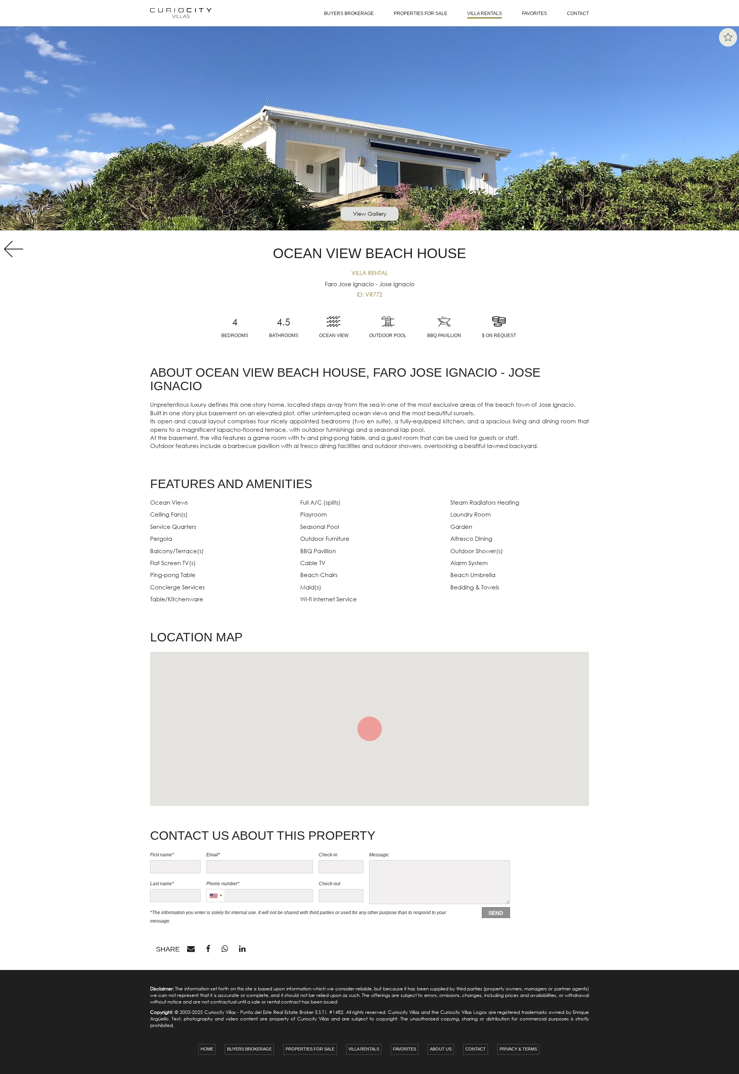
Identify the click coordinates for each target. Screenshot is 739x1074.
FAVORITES (534, 13)
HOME (207, 1049)
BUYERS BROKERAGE (349, 13)
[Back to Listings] (11, 249)
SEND (495, 913)
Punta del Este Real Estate (269, 1012)
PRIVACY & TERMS (518, 1049)
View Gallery (369, 213)
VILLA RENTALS (484, 13)
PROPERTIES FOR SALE (420, 13)
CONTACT (578, 13)
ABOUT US (440, 1049)
